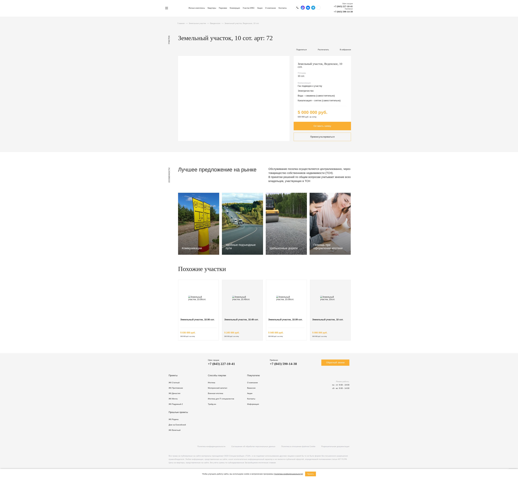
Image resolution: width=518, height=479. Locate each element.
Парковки (223, 8)
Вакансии (251, 388)
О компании (270, 8)
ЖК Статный (174, 382)
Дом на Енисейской (177, 425)
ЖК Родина (173, 419)
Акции (260, 8)
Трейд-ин (212, 404)
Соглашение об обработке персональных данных (253, 446)
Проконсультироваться (322, 137)
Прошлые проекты (178, 412)
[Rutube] (175, 446)
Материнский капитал (217, 388)
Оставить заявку (322, 126)
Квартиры (212, 8)
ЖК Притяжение (176, 388)
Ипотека (211, 382)
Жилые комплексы (196, 8)
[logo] (179, 8)
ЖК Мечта (173, 399)
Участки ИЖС (249, 8)
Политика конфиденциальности (211, 446)
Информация (253, 404)
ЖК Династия (174, 393)
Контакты (283, 8)
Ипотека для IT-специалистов (221, 399)
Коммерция (235, 8)
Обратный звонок (335, 362)
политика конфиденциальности (288, 474)
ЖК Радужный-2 (176, 404)
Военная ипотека (215, 393)
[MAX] (186, 446)
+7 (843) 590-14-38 (343, 11)
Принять (310, 474)
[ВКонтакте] (170, 446)
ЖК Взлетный (174, 430)
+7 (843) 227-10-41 (343, 6)
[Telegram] (181, 446)
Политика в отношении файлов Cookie (298, 446)
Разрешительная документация (335, 446)
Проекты (173, 375)
